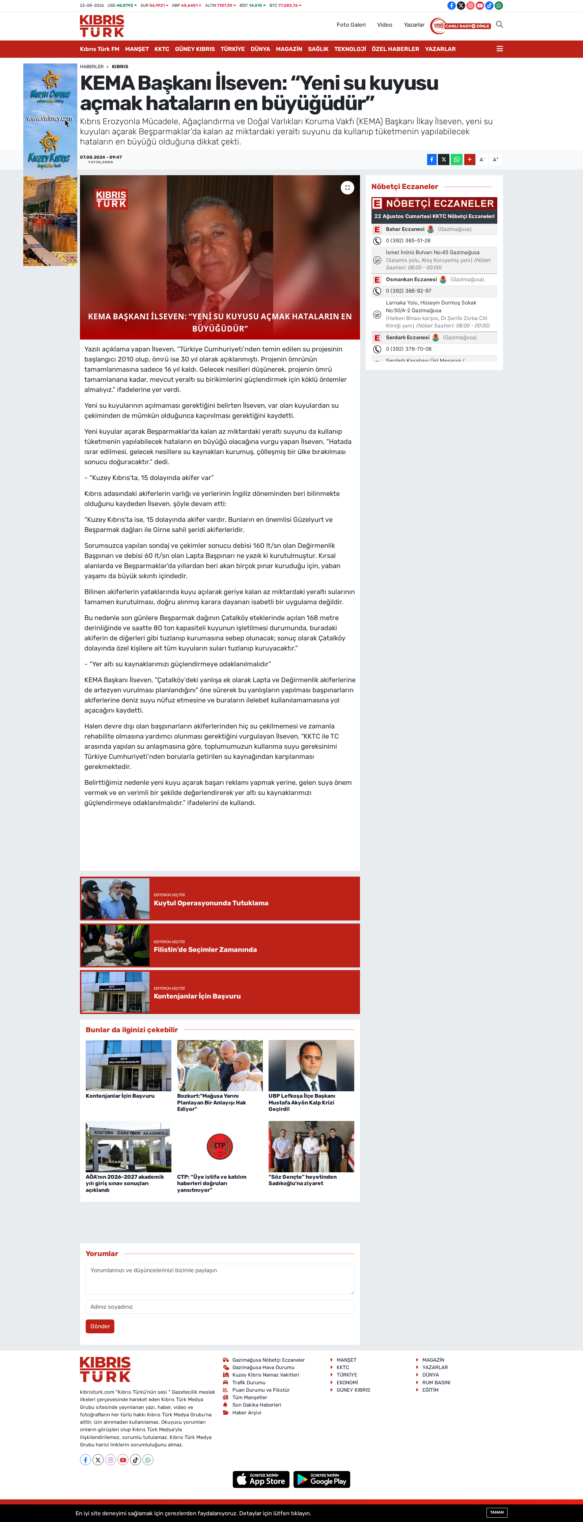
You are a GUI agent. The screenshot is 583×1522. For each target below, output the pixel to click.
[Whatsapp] (148, 1459)
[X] (98, 1459)
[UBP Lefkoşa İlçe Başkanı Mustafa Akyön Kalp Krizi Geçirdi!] (311, 1065)
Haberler (92, 67)
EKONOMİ (347, 1383)
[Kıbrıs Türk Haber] (102, 25)
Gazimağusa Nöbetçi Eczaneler (268, 1360)
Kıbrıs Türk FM (99, 49)
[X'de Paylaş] (443, 159)
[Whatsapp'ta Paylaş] (457, 159)
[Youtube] (123, 1459)
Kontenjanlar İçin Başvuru (120, 1096)
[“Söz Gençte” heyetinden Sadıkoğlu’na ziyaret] (311, 1146)
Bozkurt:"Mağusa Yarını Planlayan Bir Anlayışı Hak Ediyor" (211, 1102)
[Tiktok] (135, 1459)
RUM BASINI (436, 1383)
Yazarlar (414, 24)
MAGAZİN (289, 49)
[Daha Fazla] (469, 159)
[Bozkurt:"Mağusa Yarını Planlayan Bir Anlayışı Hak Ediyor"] (220, 1065)
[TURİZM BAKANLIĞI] (50, 164)
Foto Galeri (351, 24)
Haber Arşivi (246, 1413)
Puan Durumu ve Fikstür (261, 1390)
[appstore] (262, 1479)
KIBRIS (120, 67)
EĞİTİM (430, 1390)
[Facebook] (85, 1459)
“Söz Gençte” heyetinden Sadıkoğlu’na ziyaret (303, 1180)
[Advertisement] (220, 846)
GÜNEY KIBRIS (195, 49)
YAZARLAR (440, 49)
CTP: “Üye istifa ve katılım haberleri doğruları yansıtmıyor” (212, 1183)
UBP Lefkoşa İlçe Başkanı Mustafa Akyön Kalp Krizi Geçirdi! (302, 1102)
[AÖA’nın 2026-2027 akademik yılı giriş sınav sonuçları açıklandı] (128, 1146)
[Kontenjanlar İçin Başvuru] (128, 1065)
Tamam (497, 1512)
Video (384, 24)
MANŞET (137, 49)
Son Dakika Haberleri (256, 1405)
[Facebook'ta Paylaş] (432, 159)
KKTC (162, 49)
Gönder (100, 1326)
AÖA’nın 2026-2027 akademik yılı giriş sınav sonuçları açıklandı (125, 1183)
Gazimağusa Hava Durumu (263, 1367)
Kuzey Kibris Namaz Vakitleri (265, 1375)
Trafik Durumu (249, 1383)
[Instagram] (110, 1459)
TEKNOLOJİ (350, 49)
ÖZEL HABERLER (395, 49)
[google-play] (322, 1479)
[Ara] (499, 25)
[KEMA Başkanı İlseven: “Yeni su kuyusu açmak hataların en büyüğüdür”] (220, 257)
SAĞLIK (318, 49)
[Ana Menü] (500, 49)
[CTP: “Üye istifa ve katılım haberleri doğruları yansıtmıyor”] (220, 1146)
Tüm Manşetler (249, 1397)
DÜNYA (260, 49)
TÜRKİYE (233, 49)
